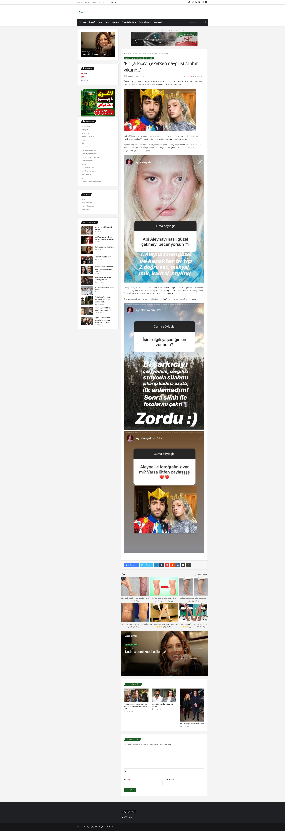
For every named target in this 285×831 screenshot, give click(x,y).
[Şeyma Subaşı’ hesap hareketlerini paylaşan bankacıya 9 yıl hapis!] (87, 321)
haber (100, 22)
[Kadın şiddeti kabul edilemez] (87, 250)
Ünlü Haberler (158, 22)
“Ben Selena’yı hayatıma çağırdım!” (192, 723)
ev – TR (105, 2)
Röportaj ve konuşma (89, 154)
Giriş (83, 199)
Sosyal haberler (87, 161)
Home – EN (96, 2)
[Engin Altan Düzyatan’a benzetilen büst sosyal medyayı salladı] (87, 300)
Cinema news (86, 133)
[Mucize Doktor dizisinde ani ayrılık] (87, 290)
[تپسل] (82, 90)
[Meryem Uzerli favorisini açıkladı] (87, 230)
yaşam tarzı (86, 178)
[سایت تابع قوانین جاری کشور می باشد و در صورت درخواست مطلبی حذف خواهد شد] (164, 38)
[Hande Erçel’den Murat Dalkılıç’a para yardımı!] (87, 311)
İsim (126, 771)
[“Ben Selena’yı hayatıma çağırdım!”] (192, 705)
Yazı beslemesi (87, 202)
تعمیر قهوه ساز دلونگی (128, 817)
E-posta (127, 779)
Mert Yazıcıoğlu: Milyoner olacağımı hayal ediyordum (104, 238)
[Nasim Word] (80, 11)
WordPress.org (87, 209)
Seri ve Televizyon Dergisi (90, 157)
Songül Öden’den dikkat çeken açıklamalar (103, 278)
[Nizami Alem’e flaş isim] (87, 260)
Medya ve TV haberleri (89, 150)
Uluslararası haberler (89, 171)
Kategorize (115, 22)
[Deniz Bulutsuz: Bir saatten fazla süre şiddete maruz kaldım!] (87, 270)
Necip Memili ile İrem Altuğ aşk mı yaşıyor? (163, 705)
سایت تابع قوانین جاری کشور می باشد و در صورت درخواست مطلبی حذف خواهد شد (164, 30)
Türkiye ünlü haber (145, 22)
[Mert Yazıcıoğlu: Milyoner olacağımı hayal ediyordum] (87, 240)
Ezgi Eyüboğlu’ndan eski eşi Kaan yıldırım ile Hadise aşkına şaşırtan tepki (135, 706)
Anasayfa (128, 53)
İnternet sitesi (170, 779)
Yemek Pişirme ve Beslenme (91, 181)
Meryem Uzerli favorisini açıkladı (148, 652)
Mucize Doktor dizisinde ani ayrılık (104, 288)
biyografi (92, 22)
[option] (164, 653)
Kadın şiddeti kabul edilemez (104, 247)
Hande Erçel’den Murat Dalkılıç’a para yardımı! (103, 309)
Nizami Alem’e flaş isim (92, 54)
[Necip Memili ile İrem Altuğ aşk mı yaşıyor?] (164, 695)
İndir (107, 22)
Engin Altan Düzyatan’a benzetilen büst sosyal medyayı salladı (103, 299)
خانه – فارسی (113, 2)
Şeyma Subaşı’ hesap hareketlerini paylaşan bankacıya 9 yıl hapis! (102, 320)
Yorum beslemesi (88, 206)
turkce (135, 53)
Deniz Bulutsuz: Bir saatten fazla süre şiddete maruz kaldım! (104, 269)
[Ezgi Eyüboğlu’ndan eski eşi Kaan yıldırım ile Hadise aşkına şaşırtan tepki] (136, 695)
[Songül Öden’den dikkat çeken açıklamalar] (87, 280)
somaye (130, 76)
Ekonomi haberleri (88, 136)
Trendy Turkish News (129, 22)
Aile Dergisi (82, 22)
